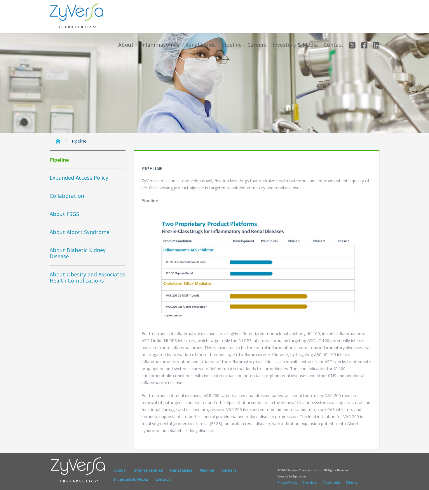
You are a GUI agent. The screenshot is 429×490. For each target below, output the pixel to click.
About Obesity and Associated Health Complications (87, 277)
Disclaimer (310, 482)
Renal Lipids (200, 45)
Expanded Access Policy (79, 177)
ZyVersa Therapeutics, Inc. (77, 16)
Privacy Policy (287, 482)
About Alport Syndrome (79, 232)
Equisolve (299, 476)
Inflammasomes (159, 45)
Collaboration (67, 195)
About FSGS (64, 213)
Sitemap (352, 482)
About (126, 45)
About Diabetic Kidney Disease (78, 253)
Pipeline (232, 45)
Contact (333, 45)
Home (58, 140)
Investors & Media (295, 45)
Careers (257, 45)
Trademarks (332, 482)
